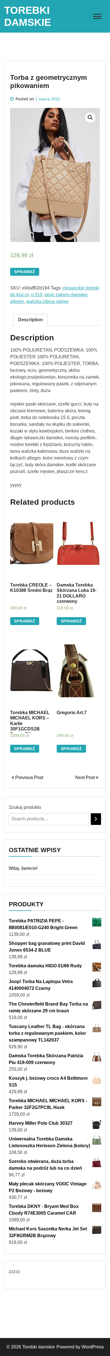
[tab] (30, 320)
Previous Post (28, 777)
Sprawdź (24, 272)
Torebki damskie (38, 1346)
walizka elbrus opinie (47, 301)
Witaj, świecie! (23, 868)
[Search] (96, 819)
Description (30, 319)
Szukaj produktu (25, 807)
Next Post (85, 777)
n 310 (36, 294)
